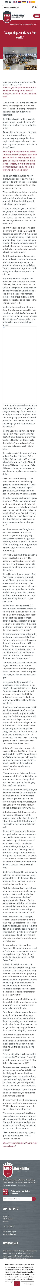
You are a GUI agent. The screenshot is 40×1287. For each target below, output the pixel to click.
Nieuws (16, 24)
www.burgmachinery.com (9, 1234)
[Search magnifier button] (36, 7)
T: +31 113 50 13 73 (8, 1226)
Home (11, 24)
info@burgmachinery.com (9, 1231)
